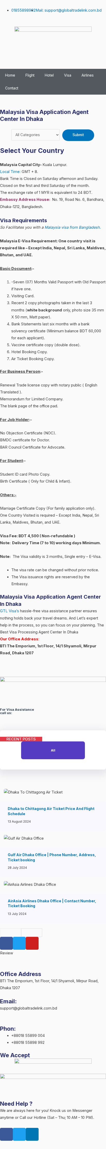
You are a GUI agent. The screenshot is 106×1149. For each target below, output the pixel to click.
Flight (29, 75)
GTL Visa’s (9, 611)
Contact (11, 88)
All (53, 750)
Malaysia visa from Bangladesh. (73, 227)
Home (10, 75)
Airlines (88, 75)
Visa (67, 75)
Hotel (49, 75)
